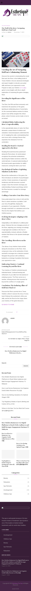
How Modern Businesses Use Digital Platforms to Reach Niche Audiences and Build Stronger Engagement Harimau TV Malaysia (15, 426)
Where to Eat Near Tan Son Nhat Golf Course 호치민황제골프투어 (22, 462)
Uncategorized (16, 490)
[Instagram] (23, 2)
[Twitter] (21, 2)
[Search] (29, 2)
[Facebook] (19, 2)
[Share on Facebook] (20, 312)
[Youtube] (26, 2)
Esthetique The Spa (17, 583)
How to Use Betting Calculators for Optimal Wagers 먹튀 (22, 445)
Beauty (16, 478)
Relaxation (16, 482)
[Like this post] (18, 312)
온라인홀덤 (23, 88)
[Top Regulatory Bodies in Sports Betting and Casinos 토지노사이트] (8, 454)
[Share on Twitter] (21, 312)
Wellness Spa (16, 494)
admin (9, 32)
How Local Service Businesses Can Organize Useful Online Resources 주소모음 (8, 437)
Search (4, 363)
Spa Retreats (16, 486)
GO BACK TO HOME (8, 304)
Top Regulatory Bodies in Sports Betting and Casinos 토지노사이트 (8, 463)
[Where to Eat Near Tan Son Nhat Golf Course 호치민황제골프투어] (22, 454)
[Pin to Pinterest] (23, 312)
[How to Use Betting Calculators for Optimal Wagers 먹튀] (22, 437)
